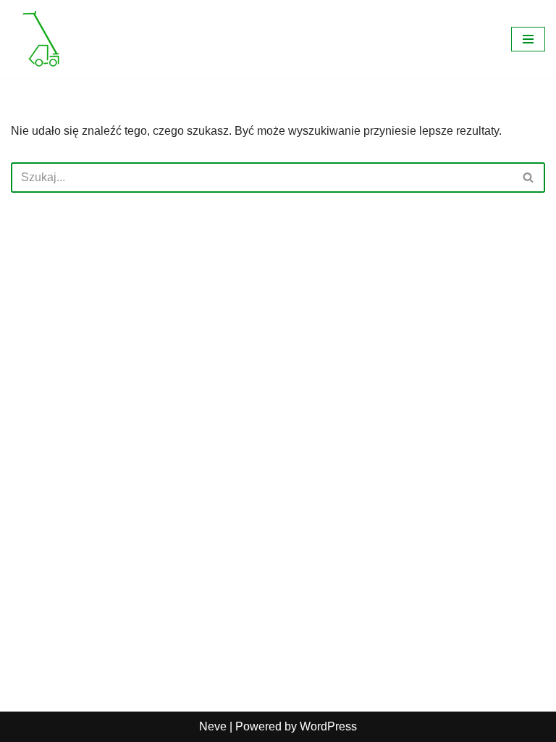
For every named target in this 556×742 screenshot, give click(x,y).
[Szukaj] (529, 177)
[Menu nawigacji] (528, 39)
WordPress (328, 726)
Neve (213, 726)
